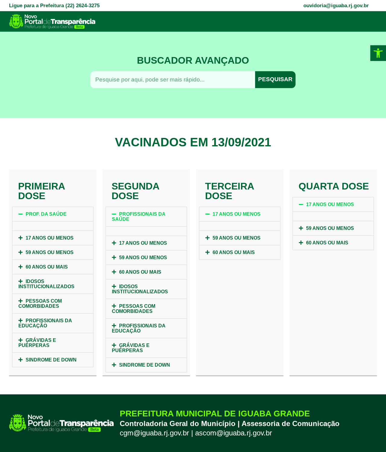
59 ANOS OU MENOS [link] (50, 252)
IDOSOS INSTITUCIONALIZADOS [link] (46, 284)
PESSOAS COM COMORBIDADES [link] (40, 303)
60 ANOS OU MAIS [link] (47, 266)
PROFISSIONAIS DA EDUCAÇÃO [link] (45, 323)
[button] (52, 214)
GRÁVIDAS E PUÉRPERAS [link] (37, 343)
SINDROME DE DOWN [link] (51, 359)
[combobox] (172, 79)
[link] (378, 53)
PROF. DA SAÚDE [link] (46, 214)
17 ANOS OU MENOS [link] (50, 237)
